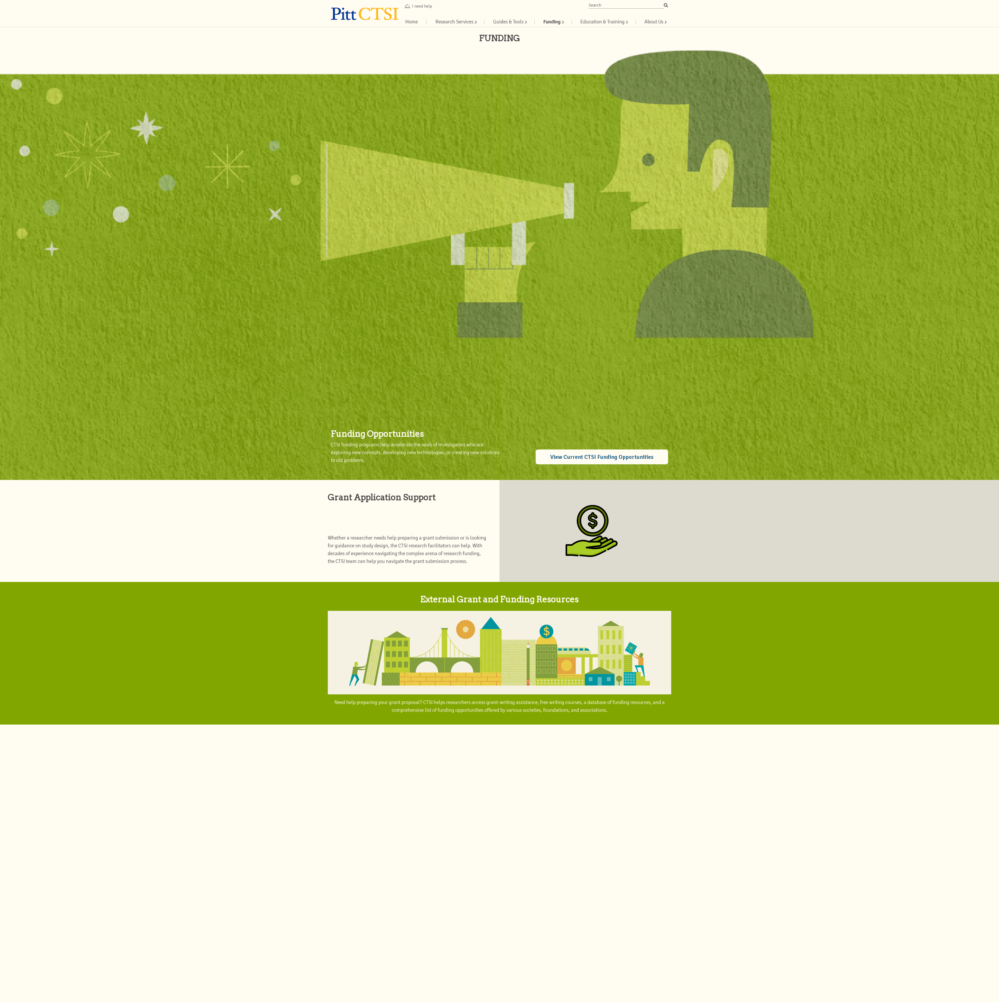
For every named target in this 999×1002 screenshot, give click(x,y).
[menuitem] (455, 22)
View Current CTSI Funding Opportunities (602, 456)
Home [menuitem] (411, 21)
